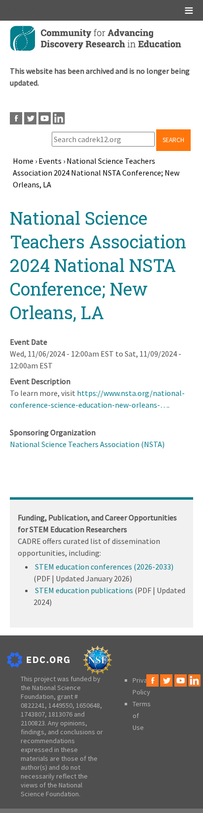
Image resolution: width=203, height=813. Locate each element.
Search (173, 140)
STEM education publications (84, 590)
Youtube (44, 118)
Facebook (16, 118)
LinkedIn (59, 118)
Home (23, 161)
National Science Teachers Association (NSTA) (87, 444)
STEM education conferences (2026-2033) (104, 567)
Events (50, 161)
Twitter (30, 118)
